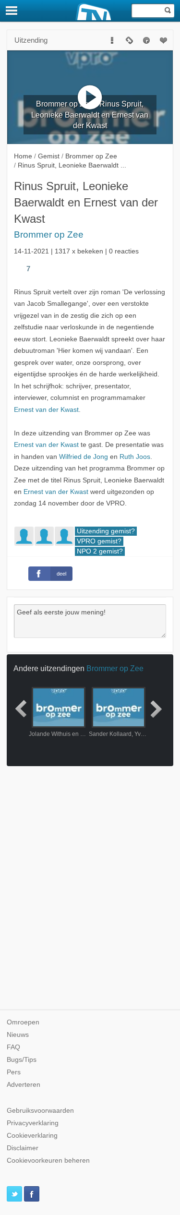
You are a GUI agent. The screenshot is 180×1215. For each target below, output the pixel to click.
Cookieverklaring (32, 1135)
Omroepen (23, 1022)
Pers (14, 1072)
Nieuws (18, 1034)
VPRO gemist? (99, 541)
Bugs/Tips (21, 1059)
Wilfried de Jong (83, 456)
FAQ (13, 1047)
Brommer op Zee (49, 234)
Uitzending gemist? (106, 531)
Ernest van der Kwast (46, 409)
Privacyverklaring (33, 1123)
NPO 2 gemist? (100, 551)
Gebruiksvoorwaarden (40, 1110)
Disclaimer (22, 1148)
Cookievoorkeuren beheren (48, 1160)
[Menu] (12, 10)
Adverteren (23, 1084)
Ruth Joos (135, 456)
